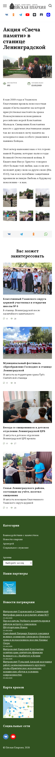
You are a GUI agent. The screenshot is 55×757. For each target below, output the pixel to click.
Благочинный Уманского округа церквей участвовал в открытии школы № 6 (24, 302)
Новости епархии (17, 72)
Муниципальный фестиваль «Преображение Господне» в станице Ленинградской (27, 367)
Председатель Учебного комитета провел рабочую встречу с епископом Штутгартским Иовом (26, 624)
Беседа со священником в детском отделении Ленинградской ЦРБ (26, 429)
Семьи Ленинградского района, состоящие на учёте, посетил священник (24, 491)
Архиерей (8, 543)
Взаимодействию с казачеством (20, 535)
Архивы (7, 557)
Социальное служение (16, 547)
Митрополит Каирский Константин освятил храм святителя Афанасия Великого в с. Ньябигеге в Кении (23, 652)
